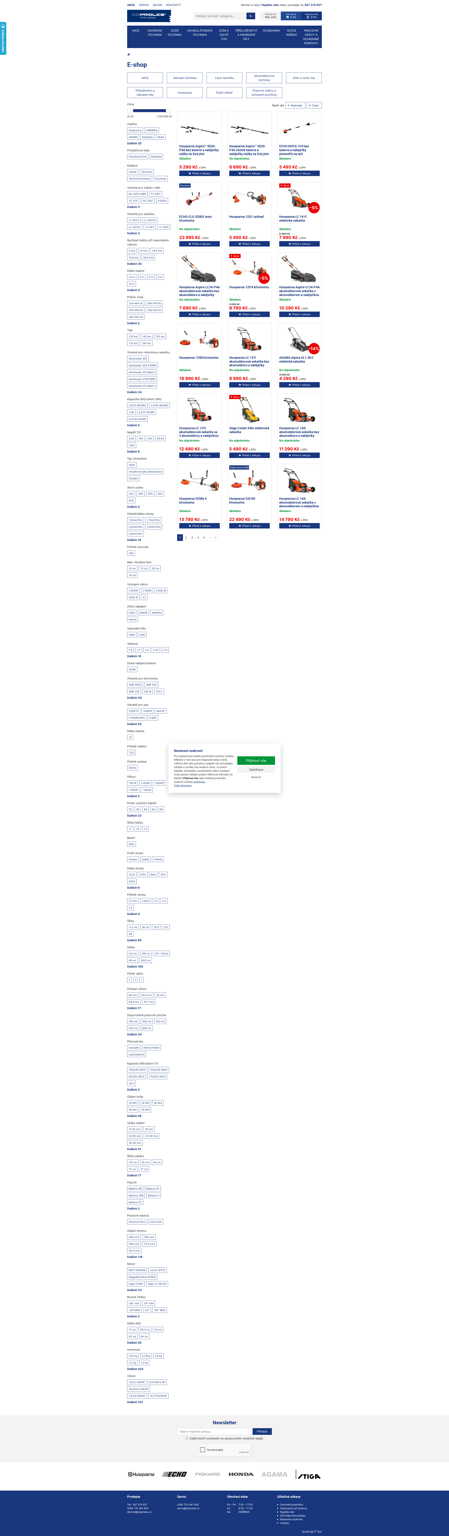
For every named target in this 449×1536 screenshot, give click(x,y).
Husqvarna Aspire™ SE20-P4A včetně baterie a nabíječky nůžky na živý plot (249, 150)
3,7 (144, 597)
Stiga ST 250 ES (157, 1283)
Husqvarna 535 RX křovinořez (242, 500)
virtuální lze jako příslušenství (145, 471)
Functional (160, 178)
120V (132, 445)
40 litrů (158, 1102)
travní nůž (156, 1221)
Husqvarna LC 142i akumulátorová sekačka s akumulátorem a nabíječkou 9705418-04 (299, 504)
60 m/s (133, 994)
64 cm (157, 1162)
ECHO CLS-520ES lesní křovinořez (195, 218)
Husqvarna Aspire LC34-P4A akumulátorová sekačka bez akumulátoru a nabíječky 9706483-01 (199, 293)
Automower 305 (138, 358)
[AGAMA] (274, 1474)
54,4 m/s (146, 994)
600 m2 (146, 1028)
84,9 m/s (134, 1001)
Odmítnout (256, 769)
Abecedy (296, 105)
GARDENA (151, 130)
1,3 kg (144, 1362)
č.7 (138, 649)
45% (160, 493)
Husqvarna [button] (271, 30)
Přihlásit (262, 1431)
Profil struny (135, 853)
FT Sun (318, 1531)
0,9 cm (133, 953)
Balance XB (135, 1188)
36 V (131, 1083)
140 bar (146, 336)
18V (141, 438)
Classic (133, 171)
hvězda (158, 859)
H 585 (152, 717)
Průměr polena (136, 761)
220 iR (147, 691)
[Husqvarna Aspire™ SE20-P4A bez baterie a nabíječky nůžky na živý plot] (199, 128)
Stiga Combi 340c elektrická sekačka (249, 430)
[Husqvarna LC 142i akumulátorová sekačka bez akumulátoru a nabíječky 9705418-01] (299, 410)
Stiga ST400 (136, 1283)
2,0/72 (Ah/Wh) (137, 405)
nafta (132, 612)
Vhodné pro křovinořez (142, 678)
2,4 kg (158, 1355)
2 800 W (161, 590)
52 (130, 809)
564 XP (160, 710)
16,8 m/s (148, 257)
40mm (132, 767)
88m (153, 874)
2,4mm (146, 900)
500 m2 (160, 1021)
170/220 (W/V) (157, 1076)
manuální (134, 1047)
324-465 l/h (136, 303)
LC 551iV (134, 220)
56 (137, 809)
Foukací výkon (136, 989)
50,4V (160, 438)
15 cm (143, 568)
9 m (160, 276)
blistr (131, 844)
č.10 (155, 649)
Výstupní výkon (137, 584)
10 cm (132, 568)
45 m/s (160, 994)
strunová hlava (137, 1221)
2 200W (147, 590)
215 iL (159, 691)
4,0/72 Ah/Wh (146, 412)
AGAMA (133, 137)
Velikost (132, 643)
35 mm (149, 1129)
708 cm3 (149, 1236)
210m (132, 881)
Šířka (130, 921)
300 (131, 553)
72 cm (132, 1169)
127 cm (133, 1162)
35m (163, 874)
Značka (132, 124)
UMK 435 (151, 684)
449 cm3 (134, 1236)
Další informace (183, 785)
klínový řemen (151, 1047)
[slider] (130, 110)
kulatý (145, 859)
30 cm (132, 575)
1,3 (145, 828)
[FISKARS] (208, 1474)
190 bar (146, 343)
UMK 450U (135, 684)
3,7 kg (132, 1362)
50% (131, 500)
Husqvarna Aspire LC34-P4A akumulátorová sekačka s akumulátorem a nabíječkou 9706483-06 (299, 293)
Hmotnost (133, 1349)
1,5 (137, 828)
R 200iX (162, 200)
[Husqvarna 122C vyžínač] (249, 198)
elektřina (157, 612)
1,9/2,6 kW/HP (137, 1395)
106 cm (145, 953)
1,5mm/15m (135, 519)
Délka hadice (135, 270)
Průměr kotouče (137, 547)
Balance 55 (152, 1188)
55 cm (145, 1162)
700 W (132, 783)
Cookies (284, 1522)
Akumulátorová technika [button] (199, 32)
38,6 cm (145, 960)
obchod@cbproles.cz (139, 1511)
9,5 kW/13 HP (157, 1382)
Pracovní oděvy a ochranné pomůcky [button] (311, 37)
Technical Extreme (139, 178)
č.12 (165, 649)
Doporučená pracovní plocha (146, 1015)
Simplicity (147, 137)
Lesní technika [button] (174, 32)
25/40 (132, 669)
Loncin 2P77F (157, 1270)
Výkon (131, 1376)
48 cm (132, 960)
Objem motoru (136, 1230)
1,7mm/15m (153, 519)
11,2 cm (133, 927)
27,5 (165, 927)
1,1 (130, 828)
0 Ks (291, 16)
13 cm (132, 1329)
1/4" (147, 1310)
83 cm (132, 1336)
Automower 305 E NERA (142, 365)
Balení (131, 838)
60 (145, 809)
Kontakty (173, 5)
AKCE (136, 30)
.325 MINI (134, 1310)
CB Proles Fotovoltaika (293, 1515)
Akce (131, 5)
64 (153, 809)
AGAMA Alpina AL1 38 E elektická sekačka (296, 359)
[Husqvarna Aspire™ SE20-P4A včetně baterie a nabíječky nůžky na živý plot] (249, 128)
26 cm (145, 927)
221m (132, 874)
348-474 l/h (154, 303)
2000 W (133, 597)
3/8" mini (134, 1303)
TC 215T (134, 200)
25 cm (155, 568)
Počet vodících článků (141, 803)
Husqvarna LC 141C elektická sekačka (293, 218)
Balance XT (135, 1202)
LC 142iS (164, 226)
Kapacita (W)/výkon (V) (142, 1063)
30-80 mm (135, 1142)
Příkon (131, 777)
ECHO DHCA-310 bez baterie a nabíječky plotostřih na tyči (294, 150)
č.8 (147, 649)
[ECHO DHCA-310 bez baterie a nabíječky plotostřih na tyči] (299, 128)
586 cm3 (134, 1243)
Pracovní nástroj (138, 1215)
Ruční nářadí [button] (291, 32)
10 (130, 737)
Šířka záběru (135, 1156)
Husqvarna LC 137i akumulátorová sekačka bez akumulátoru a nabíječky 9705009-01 (249, 363)
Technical (146, 171)
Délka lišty (134, 1323)
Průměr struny (136, 894)
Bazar (157, 5)
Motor (131, 1264)
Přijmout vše (256, 761)
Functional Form (138, 156)
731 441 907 (141, 1508)
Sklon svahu (135, 487)
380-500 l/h (136, 316)
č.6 (130, 649)
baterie (143, 612)
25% (131, 493)
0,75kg (146, 1355)
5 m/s (132, 250)
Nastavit (256, 777)
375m (142, 874)
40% (150, 493)
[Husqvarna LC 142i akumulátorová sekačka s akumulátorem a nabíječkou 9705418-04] (299, 480)
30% (140, 493)
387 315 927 (313, 5)
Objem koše (135, 1096)
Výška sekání (136, 1123)
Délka (131, 947)
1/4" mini (149, 1303)
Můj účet (270, 16)
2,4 (130, 907)
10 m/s (144, 250)
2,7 (156, 900)
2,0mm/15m (135, 526)
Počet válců (135, 973)
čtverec (133, 859)
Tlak (130, 330)
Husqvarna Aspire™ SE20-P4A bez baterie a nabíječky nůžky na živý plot (199, 150)
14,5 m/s (157, 250)
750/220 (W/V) (137, 1069)
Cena (130, 104)
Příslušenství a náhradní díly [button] (246, 35)
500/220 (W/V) (158, 1069)
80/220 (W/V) (136, 1076)
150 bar (160, 336)
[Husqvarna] (141, 1474)
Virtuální (133, 478)
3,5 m (132, 276)
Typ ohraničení (137, 458)
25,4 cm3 (134, 1250)
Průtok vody (135, 297)
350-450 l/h (136, 310)
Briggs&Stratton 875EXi (142, 1276)
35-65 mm (151, 1135)
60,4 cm (145, 1329)
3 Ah (131, 412)
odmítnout (199, 781)
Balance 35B (136, 1195)
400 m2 (146, 1021)
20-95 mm (135, 1135)
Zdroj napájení (136, 606)
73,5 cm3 (149, 1243)
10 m (131, 283)
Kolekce (132, 165)
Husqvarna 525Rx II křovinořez (193, 500)
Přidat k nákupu (201, 173)
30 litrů (133, 1102)
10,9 (156, 927)
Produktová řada (138, 150)
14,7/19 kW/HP (158, 1395)
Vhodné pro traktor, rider (143, 187)
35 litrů (145, 1102)
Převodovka (135, 1041)
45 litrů (133, 1109)
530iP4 (147, 710)
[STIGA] (308, 1474)
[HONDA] (241, 1474)
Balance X (153, 1195)
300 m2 (133, 1021)
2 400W (145, 783)
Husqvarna (135, 130)
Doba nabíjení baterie (141, 663)
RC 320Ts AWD (137, 193)
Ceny (315, 105)
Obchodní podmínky (291, 1504)
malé (142, 634)
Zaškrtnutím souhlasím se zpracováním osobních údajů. (226, 1438)
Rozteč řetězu (136, 1297)
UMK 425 (134, 691)
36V (150, 438)
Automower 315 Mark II (142, 385)
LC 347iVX (150, 220)
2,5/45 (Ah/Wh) (159, 405)
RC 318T (148, 200)
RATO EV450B (137, 1270)
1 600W (133, 789)
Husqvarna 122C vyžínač (246, 216)
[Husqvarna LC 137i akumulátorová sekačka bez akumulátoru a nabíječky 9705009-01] (249, 339)
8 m (151, 276)
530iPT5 (134, 710)
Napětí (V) (134, 432)
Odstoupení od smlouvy (293, 1508)
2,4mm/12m (135, 533)
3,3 (164, 900)
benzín (132, 619)
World (161, 137)
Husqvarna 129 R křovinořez (249, 287)
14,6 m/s (134, 257)
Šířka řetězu (135, 822)
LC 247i (149, 226)
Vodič (132, 464)
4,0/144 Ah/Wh (137, 418)
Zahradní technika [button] (155, 32)
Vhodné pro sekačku (141, 214)
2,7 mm (133, 900)
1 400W (146, 789)
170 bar (133, 343)
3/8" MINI (159, 1310)
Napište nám (270, 5)
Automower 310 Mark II (142, 372)
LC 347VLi (135, 226)
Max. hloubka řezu (139, 562)
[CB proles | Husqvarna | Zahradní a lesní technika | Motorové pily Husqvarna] (128, 54)
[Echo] (174, 1474)
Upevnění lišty (136, 628)
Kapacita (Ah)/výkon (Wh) (144, 399)
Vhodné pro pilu (137, 704)
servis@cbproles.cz (188, 1508)
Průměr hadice (136, 746)
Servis (144, 5)
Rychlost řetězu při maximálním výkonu (148, 242)
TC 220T (156, 193)
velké (132, 634)
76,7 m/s (149, 1001)
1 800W (159, 783)
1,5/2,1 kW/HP (137, 1382)
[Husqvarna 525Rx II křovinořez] (199, 480)
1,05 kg (133, 1355)
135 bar (133, 336)
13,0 (131, 752)
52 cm (158, 1329)
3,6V (131, 438)
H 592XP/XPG (137, 717)
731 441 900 (191, 1504)
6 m (142, 276)
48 (130, 933)
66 (161, 809)
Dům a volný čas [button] (224, 35)
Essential (156, 156)
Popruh (132, 1182)
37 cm (144, 1169)
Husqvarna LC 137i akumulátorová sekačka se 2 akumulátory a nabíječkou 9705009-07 (199, 434)
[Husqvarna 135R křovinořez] (199, 339)
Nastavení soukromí (291, 1519)
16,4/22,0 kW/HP (138, 1388)
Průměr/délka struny (140, 514)
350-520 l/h (154, 310)
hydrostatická (137, 1054)
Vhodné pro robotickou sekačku (148, 352)
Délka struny (135, 868)
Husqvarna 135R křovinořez (199, 357)
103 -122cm (161, 953)
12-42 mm (134, 1129)
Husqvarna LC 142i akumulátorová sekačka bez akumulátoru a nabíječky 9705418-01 (299, 434)
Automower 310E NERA (142, 379)
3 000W (133, 590)
